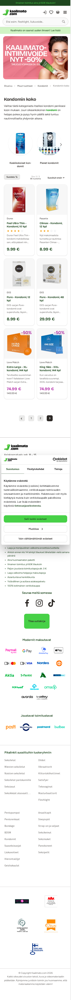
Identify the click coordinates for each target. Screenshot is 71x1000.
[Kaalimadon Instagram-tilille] (39, 603)
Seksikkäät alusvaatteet (17, 793)
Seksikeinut (44, 832)
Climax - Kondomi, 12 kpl (51, 225)
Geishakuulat (11, 865)
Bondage (9, 825)
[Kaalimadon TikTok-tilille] (51, 603)
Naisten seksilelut (14, 773)
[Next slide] (60, 144)
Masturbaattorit (47, 793)
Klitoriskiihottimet (49, 773)
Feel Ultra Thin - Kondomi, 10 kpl (17, 225)
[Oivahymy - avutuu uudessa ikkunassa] (51, 925)
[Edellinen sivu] (22, 418)
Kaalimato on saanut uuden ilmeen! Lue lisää (35, 30)
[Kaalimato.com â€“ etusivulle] (16, 447)
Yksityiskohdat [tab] (35, 468)
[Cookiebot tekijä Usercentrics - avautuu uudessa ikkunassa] (52, 460)
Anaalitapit (44, 812)
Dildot (41, 760)
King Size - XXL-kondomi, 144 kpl (50, 368)
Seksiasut (9, 786)
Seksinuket (44, 839)
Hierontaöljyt (12, 858)
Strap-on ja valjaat (48, 825)
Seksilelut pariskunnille (17, 780)
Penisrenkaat (12, 819)
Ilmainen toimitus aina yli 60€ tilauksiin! (35, 2)
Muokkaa (34, 528)
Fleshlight (44, 799)
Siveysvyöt (44, 819)
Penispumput (12, 812)
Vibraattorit (45, 766)
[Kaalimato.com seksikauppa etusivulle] (19, 12)
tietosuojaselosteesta (28, 505)
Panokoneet (45, 845)
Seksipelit (44, 852)
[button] (63, 21)
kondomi (51, 110)
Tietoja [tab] (58, 468)
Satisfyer (43, 780)
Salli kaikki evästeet (35, 519)
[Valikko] (65, 12)
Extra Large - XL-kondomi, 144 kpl (17, 368)
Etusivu (8, 86)
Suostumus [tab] (12, 468)
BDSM (7, 832)
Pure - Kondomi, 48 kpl (52, 299)
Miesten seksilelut (14, 766)
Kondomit (10, 839)
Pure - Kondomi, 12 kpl (18, 299)
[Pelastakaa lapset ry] (22, 901)
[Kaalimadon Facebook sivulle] (27, 603)
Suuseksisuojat (12, 845)
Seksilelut (10, 760)
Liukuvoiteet (11, 852)
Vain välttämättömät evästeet (35, 538)
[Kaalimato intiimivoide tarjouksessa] (35, 57)
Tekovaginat (45, 786)
